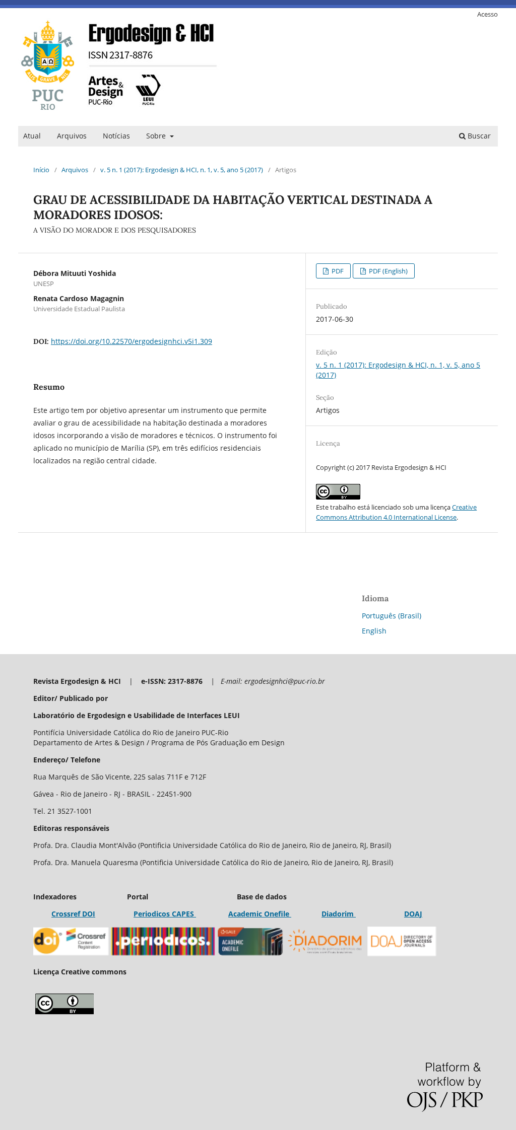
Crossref (65, 914)
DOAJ (413, 914)
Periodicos (152, 914)
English (374, 630)
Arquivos (72, 135)
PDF (337, 270)
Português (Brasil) (391, 615)
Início (41, 169)
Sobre (157, 135)
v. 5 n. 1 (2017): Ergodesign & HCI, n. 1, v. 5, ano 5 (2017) (181, 169)
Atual (32, 135)
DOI (87, 914)
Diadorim (338, 914)
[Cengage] (290, 914)
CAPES (183, 914)
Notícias (116, 135)
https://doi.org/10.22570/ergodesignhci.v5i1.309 (131, 341)
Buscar (478, 135)
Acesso (487, 14)
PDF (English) (387, 270)
